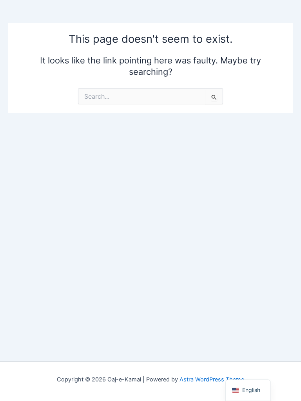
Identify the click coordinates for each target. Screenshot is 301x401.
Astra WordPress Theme (212, 379)
